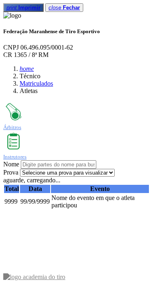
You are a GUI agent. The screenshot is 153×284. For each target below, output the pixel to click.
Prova (10, 172)
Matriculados (36, 83)
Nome (11, 164)
